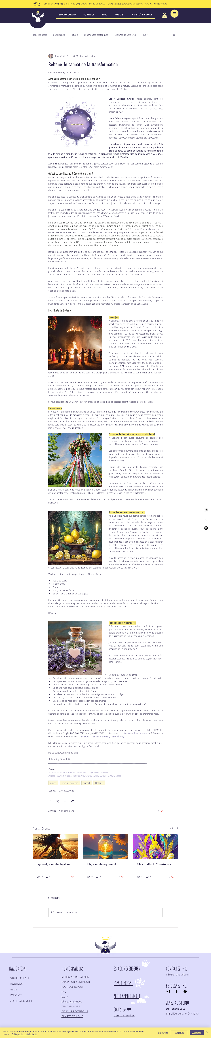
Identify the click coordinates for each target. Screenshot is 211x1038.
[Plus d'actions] (161, 56)
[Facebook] (206, 519)
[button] (164, 15)
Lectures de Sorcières (125, 35)
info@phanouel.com (178, 974)
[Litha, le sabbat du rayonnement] (105, 846)
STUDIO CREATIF (20, 978)
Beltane (99, 782)
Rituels (75, 35)
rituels (53, 782)
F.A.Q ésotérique (66, 790)
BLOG (13, 989)
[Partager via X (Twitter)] (57, 801)
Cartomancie (59, 35)
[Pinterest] (206, 528)
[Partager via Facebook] (49, 801)
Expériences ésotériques (96, 35)
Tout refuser (179, 1032)
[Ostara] (155, 846)
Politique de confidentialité (24, 1034)
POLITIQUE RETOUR (72, 986)
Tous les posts (40, 35)
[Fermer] (207, 1033)
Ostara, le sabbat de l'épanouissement (154, 864)
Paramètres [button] (162, 1032)
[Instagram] (206, 510)
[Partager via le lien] (72, 801)
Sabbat (86, 782)
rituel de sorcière (70, 782)
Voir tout (174, 828)
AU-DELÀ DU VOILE (21, 1001)
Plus (144, 35)
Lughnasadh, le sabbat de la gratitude (53, 864)
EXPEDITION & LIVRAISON (75, 981)
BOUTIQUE (16, 983)
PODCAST (16, 995)
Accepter (196, 1032)
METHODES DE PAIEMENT (75, 977)
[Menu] (174, 13)
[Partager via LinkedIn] (64, 801)
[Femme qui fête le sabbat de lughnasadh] (55, 846)
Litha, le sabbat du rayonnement (101, 864)
